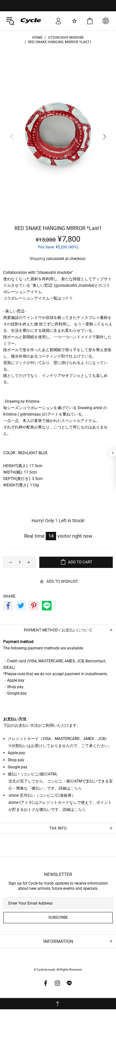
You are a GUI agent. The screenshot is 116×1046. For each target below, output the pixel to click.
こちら (76, 788)
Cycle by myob (26, 20)
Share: (9, 596)
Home (37, 37)
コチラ (67, 298)
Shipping (37, 258)
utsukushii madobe (66, 37)
